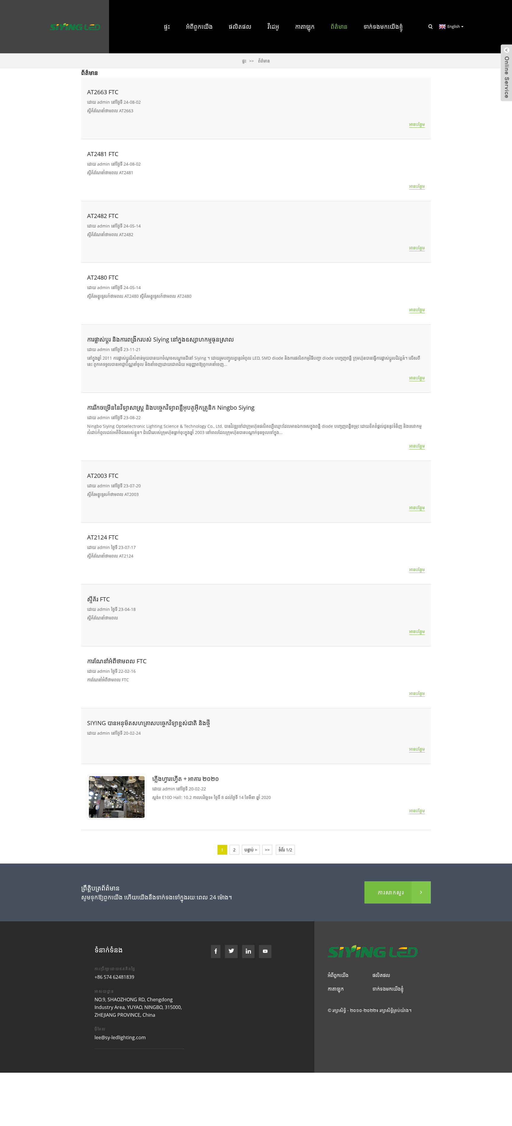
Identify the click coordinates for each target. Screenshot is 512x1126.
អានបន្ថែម (417, 124)
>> (267, 850)
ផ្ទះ (167, 27)
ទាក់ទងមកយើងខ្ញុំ (383, 27)
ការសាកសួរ (391, 892)
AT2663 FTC (103, 92)
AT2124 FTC (103, 537)
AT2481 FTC (103, 154)
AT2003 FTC (103, 476)
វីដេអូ (273, 27)
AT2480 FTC (103, 277)
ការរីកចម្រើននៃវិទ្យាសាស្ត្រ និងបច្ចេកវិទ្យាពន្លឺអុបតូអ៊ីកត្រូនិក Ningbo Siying (171, 407)
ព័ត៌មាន (339, 27)
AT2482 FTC (103, 216)
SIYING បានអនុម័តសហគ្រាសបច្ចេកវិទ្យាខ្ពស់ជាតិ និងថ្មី (148, 723)
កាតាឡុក (305, 27)
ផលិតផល (240, 27)
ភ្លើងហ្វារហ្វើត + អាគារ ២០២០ (185, 779)
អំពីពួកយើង (199, 27)
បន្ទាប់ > (250, 850)
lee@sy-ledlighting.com (120, 1037)
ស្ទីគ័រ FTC (98, 599)
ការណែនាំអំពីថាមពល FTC (117, 661)
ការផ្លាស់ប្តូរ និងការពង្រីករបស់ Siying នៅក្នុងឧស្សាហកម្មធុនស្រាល (160, 339)
